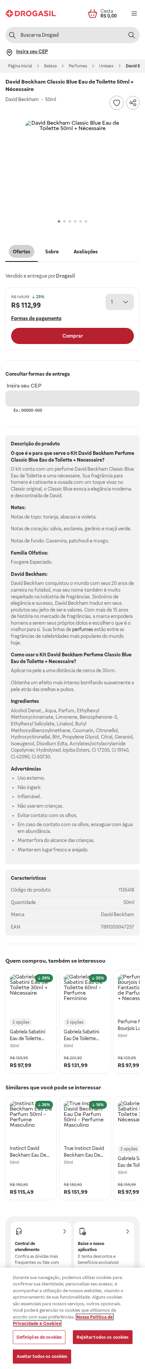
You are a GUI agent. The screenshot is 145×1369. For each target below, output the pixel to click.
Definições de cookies (39, 1337)
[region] (72, 1318)
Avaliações (86, 251)
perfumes (82, 629)
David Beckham (117, 914)
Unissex (106, 66)
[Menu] (134, 13)
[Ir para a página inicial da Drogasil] (30, 13)
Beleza (50, 66)
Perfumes (78, 66)
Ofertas (21, 251)
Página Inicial (20, 66)
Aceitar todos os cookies (42, 1356)
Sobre (52, 251)
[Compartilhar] (133, 103)
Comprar (72, 336)
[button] (72, 167)
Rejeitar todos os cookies (102, 1337)
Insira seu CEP (24, 385)
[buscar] (131, 35)
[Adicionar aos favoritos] (116, 103)
